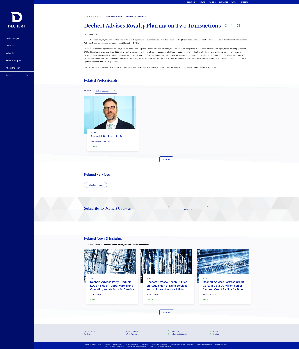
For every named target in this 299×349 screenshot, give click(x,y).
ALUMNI (234, 2)
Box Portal (88, 334)
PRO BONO (212, 2)
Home (86, 16)
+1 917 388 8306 (104, 141)
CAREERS (244, 2)
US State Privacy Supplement (204, 344)
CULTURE (201, 2)
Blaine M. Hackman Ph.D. (107, 136)
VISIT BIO (94, 146)
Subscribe (188, 209)
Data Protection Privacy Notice (159, 344)
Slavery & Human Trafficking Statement (137, 346)
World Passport (131, 334)
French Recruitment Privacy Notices (114, 346)
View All (166, 159)
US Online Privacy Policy (131, 344)
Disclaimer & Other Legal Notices (113, 344)
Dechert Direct (89, 331)
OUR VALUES (223, 2)
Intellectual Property (95, 185)
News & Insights (97, 16)
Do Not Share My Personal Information (160, 346)
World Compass (132, 331)
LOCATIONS (191, 2)
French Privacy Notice (221, 344)
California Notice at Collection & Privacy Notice (182, 344)
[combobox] (106, 90)
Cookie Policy (144, 344)
